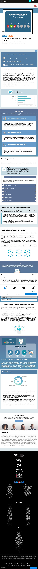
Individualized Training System (18, 540)
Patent (19, 533)
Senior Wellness (27, 490)
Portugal (3, 567)
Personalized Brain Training (19, 544)
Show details (33, 291)
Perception (9, 499)
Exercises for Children (19, 537)
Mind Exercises (19, 543)
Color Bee (27, 509)
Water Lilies (28, 522)
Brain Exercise (19, 539)
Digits (28, 508)
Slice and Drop (28, 520)
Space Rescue (10, 517)
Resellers (18, 536)
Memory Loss (10, 493)
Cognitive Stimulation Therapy (18, 542)
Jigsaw (28, 514)
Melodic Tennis (10, 520)
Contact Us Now (19, 421)
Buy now (35, 6)
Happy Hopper (28, 504)
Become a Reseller (10, 565)
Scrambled (9, 521)
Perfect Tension (27, 519)
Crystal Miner (10, 508)
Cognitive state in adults (27, 493)
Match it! (9, 516)
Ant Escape (9, 511)
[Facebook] (15, 482)
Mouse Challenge (27, 518)
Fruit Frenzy (10, 506)
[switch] (14, 288)
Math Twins (28, 516)
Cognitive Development (18, 538)
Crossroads (28, 511)
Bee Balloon (28, 510)
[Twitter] (17, 482)
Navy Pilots (27, 489)
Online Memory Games (18, 547)
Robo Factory (10, 510)
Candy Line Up (28, 505)
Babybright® (19, 535)
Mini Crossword (9, 505)
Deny (7, 294)
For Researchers (18, 531)
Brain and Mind (9, 487)
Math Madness (10, 518)
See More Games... (28, 525)
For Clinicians (19, 530)
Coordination (10, 497)
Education (18, 532)
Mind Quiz (18, 541)
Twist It (28, 521)
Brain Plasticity (9, 490)
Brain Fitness (10, 491)
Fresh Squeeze (28, 513)
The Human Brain (9, 486)
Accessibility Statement (23, 565)
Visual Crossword (9, 515)
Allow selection (19, 294)
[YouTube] (19, 482)
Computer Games (27, 487)
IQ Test (19, 552)
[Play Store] (19, 474)
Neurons (9, 489)
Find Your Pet (10, 522)
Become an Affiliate (31, 563)
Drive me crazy (10, 514)
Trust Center (28, 565)
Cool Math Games (19, 548)
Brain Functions (9, 495)
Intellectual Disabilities (9, 494)
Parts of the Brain (9, 488)
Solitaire (10, 509)
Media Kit (27, 563)
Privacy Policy (11, 563)
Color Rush (9, 524)
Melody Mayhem (9, 523)
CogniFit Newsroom (22, 563)
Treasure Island (10, 512)
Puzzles (28, 506)
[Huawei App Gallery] (19, 476)
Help (18, 565)
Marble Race (10, 519)
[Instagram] (21, 482)
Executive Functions (10, 496)
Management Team (16, 563)
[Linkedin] (23, 482)
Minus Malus (28, 517)
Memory (9, 498)
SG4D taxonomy (27, 495)
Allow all (31, 294)
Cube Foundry (28, 512)
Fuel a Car (27, 515)
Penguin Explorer (27, 507)
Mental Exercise (18, 546)
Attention (9, 500)
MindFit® (18, 534)
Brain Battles (19, 551)
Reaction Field (28, 523)
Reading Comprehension (18, 549)
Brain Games (19, 545)
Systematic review (27, 494)
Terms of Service (6, 563)
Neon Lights (10, 513)
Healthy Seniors (27, 491)
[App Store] (19, 472)
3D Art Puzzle (10, 525)
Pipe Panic (9, 507)
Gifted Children (19, 550)
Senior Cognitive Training (27, 492)
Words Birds (28, 524)
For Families (19, 529)
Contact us (15, 565)
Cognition (9, 492)
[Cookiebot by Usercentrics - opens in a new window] (33, 274)
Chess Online (10, 504)
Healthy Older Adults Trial (27, 488)
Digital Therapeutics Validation (27, 486)
